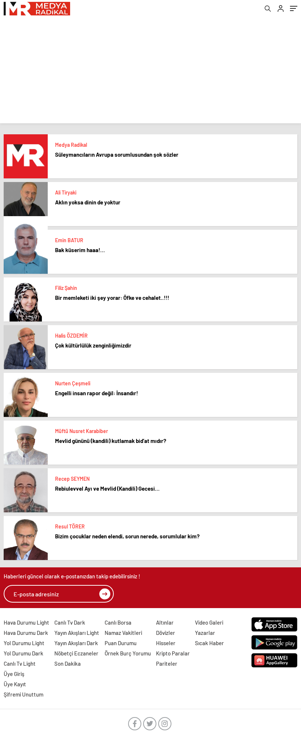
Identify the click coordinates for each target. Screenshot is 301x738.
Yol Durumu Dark (23, 653)
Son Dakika (67, 663)
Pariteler (166, 663)
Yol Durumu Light (24, 643)
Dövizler (165, 632)
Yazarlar (205, 632)
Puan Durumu (121, 643)
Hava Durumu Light (26, 622)
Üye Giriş (14, 673)
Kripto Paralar (173, 653)
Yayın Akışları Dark (76, 643)
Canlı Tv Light (20, 663)
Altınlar (165, 622)
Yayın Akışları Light (76, 632)
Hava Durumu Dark (26, 632)
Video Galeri (209, 622)
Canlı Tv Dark (69, 622)
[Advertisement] (150, 72)
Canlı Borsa (118, 622)
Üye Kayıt (15, 684)
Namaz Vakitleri (123, 632)
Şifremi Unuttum (23, 694)
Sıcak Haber (209, 643)
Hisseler (165, 643)
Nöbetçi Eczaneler (76, 653)
